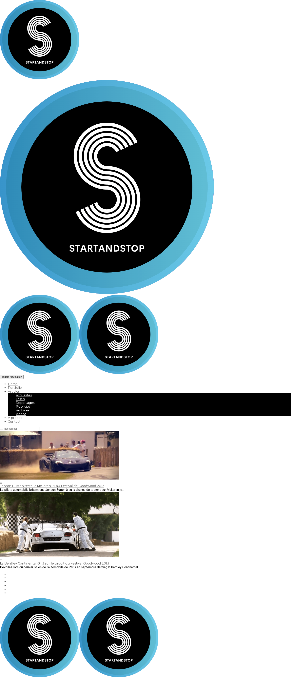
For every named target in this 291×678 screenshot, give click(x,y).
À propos (15, 418)
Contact (14, 421)
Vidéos (21, 414)
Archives (22, 410)
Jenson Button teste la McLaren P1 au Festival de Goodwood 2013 (52, 486)
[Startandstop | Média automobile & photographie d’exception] (79, 373)
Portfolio (15, 388)
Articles (14, 391)
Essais (20, 399)
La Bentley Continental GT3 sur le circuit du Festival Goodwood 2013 (54, 563)
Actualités (24, 395)
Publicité (23, 406)
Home (13, 384)
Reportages (25, 403)
